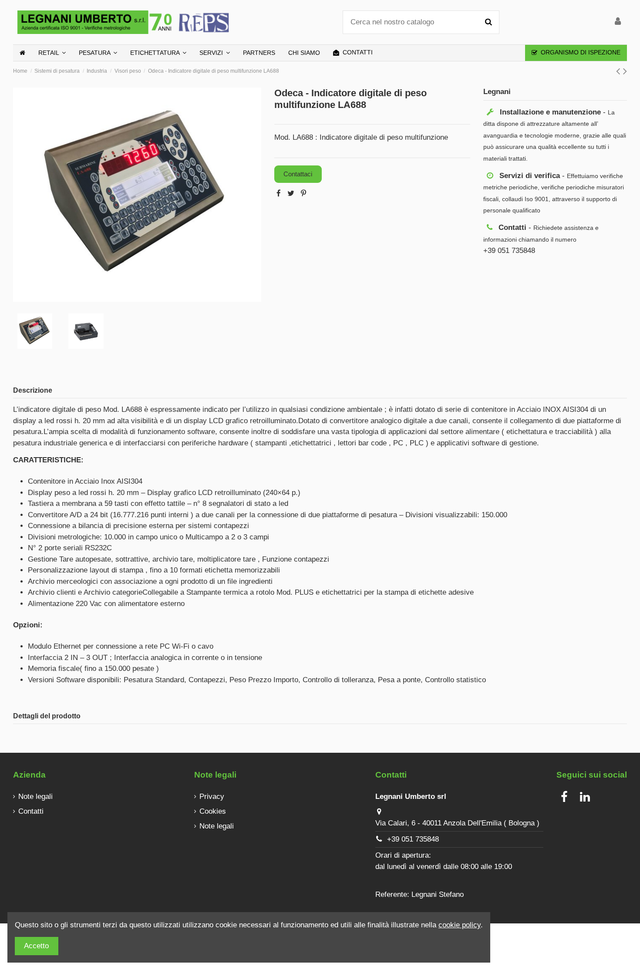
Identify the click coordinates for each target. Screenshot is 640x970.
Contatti (31, 811)
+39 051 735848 (413, 839)
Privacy (211, 796)
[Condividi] (278, 193)
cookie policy (459, 925)
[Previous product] (619, 71)
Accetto (36, 946)
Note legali (35, 796)
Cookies (212, 811)
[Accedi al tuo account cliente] (617, 22)
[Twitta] (290, 193)
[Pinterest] (303, 193)
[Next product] (625, 71)
